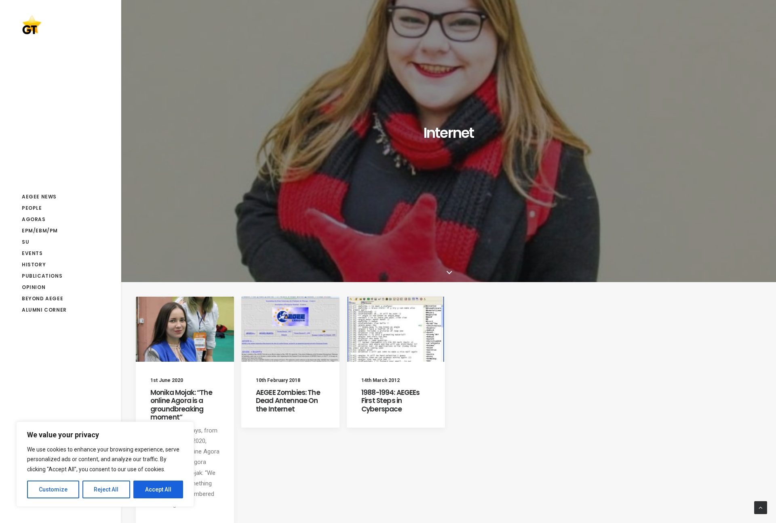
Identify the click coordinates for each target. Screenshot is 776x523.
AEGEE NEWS (39, 196)
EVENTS (32, 253)
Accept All (158, 489)
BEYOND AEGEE (42, 298)
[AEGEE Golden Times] (60, 25)
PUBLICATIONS (42, 275)
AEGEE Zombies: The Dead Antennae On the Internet (288, 401)
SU (25, 241)
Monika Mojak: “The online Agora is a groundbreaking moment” (181, 405)
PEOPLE (32, 208)
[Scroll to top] (760, 507)
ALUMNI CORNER (44, 309)
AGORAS (34, 219)
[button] (185, 329)
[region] (105, 464)
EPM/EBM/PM (40, 230)
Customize (53, 489)
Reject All (106, 489)
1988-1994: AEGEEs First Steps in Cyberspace (390, 401)
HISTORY (34, 264)
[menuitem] (60, 196)
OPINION (33, 287)
